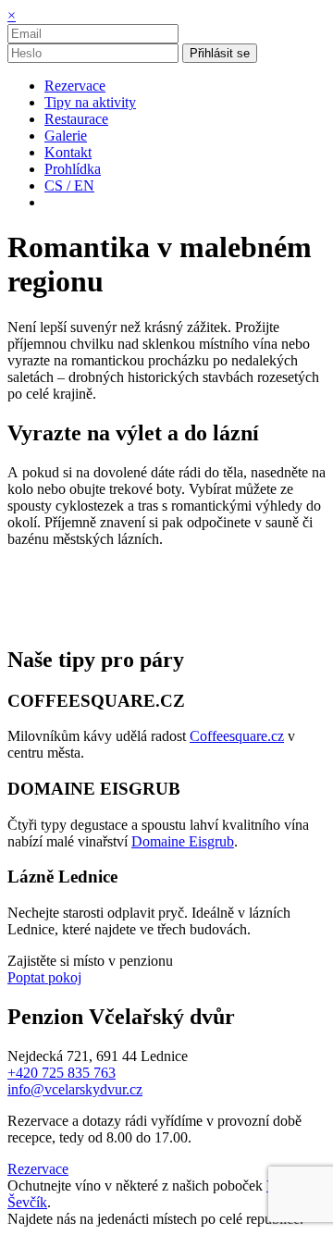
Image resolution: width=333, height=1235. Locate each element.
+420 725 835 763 (61, 1073)
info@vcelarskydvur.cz (74, 1089)
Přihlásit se (220, 53)
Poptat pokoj (44, 977)
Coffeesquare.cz (237, 736)
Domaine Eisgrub (182, 841)
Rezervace (37, 1169)
